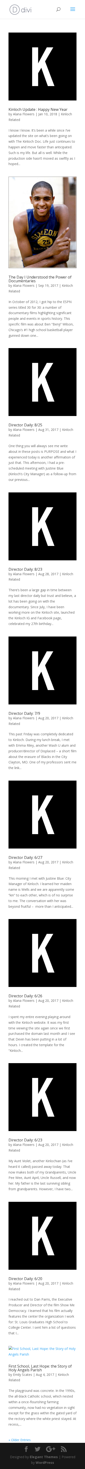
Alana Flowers (23, 114)
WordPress (45, 1462)
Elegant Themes (44, 1457)
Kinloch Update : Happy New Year (38, 109)
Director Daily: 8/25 (25, 425)
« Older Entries (19, 1440)
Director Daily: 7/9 (24, 713)
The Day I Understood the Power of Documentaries (40, 279)
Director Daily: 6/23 (25, 1140)
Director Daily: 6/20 (25, 1278)
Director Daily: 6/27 (25, 857)
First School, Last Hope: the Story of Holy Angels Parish (40, 1368)
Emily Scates (22, 1374)
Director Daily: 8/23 (25, 569)
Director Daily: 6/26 (25, 996)
